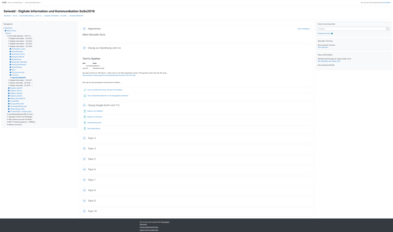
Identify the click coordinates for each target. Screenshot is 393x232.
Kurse (15, 16)
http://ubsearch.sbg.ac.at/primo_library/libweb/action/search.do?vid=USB (108, 75)
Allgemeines (94, 28)
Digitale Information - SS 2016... (56, 16)
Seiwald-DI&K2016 (76, 16)
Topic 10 (92, 211)
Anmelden (386, 2)
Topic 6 (92, 169)
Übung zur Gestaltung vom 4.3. (104, 47)
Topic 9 (92, 200)
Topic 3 (92, 138)
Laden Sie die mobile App (149, 230)
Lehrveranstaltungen (32, 2)
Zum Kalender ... (324, 47)
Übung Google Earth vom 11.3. (104, 105)
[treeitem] (39, 76)
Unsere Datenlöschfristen (149, 227)
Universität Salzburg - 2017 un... (31, 16)
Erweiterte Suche (324, 33)
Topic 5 (92, 158)
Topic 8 (92, 190)
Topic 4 (92, 148)
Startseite (7, 16)
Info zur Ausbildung (15, 2)
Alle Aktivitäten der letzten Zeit (329, 61)
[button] (84, 28)
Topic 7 (92, 179)
